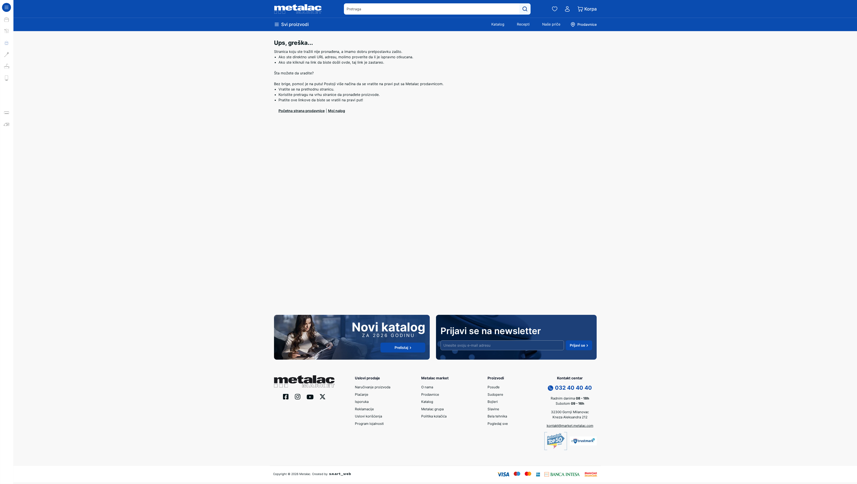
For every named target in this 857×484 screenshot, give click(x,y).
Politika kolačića (434, 416)
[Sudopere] (6, 66)
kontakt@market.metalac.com (570, 426)
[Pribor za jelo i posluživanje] (6, 31)
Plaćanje (361, 394)
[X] (323, 396)
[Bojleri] (6, 77)
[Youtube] (310, 396)
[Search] (525, 9)
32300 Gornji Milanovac (570, 412)
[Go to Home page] (298, 9)
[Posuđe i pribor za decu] (6, 42)
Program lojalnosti (369, 423)
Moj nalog (336, 110)
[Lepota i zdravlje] (6, 147)
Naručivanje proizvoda (372, 387)
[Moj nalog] (567, 9)
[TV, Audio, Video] (6, 159)
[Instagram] (297, 396)
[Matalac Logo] (304, 381)
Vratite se (286, 89)
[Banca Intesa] (562, 474)
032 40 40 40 (573, 388)
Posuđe (494, 387)
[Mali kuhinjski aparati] (6, 136)
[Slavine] (6, 89)
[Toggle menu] (6, 7)
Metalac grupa (432, 409)
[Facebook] (286, 396)
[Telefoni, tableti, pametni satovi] (6, 171)
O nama (427, 387)
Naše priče (551, 24)
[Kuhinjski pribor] (6, 54)
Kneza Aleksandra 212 (570, 417)
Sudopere (495, 394)
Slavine (493, 409)
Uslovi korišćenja (368, 416)
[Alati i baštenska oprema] (6, 206)
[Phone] (550, 388)
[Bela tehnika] (6, 101)
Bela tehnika (497, 416)
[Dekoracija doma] (6, 194)
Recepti (523, 24)
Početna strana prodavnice (301, 110)
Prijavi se (577, 345)
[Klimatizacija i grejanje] (6, 112)
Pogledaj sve (498, 423)
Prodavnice (430, 394)
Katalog (497, 24)
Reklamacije (364, 409)
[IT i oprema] (6, 182)
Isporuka (362, 402)
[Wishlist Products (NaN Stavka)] (555, 9)
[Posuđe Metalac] (6, 19)
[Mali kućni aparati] (6, 124)
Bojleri (493, 402)
